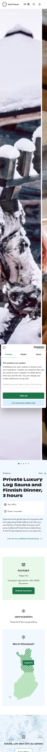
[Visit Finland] (10, 4)
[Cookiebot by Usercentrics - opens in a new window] (33, 347)
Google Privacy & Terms (31, 387)
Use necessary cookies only (23, 403)
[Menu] (39, 4)
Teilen (40, 473)
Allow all (23, 396)
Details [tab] (24, 354)
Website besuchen (23, 591)
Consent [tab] (8, 354)
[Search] (34, 4)
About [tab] (38, 354)
